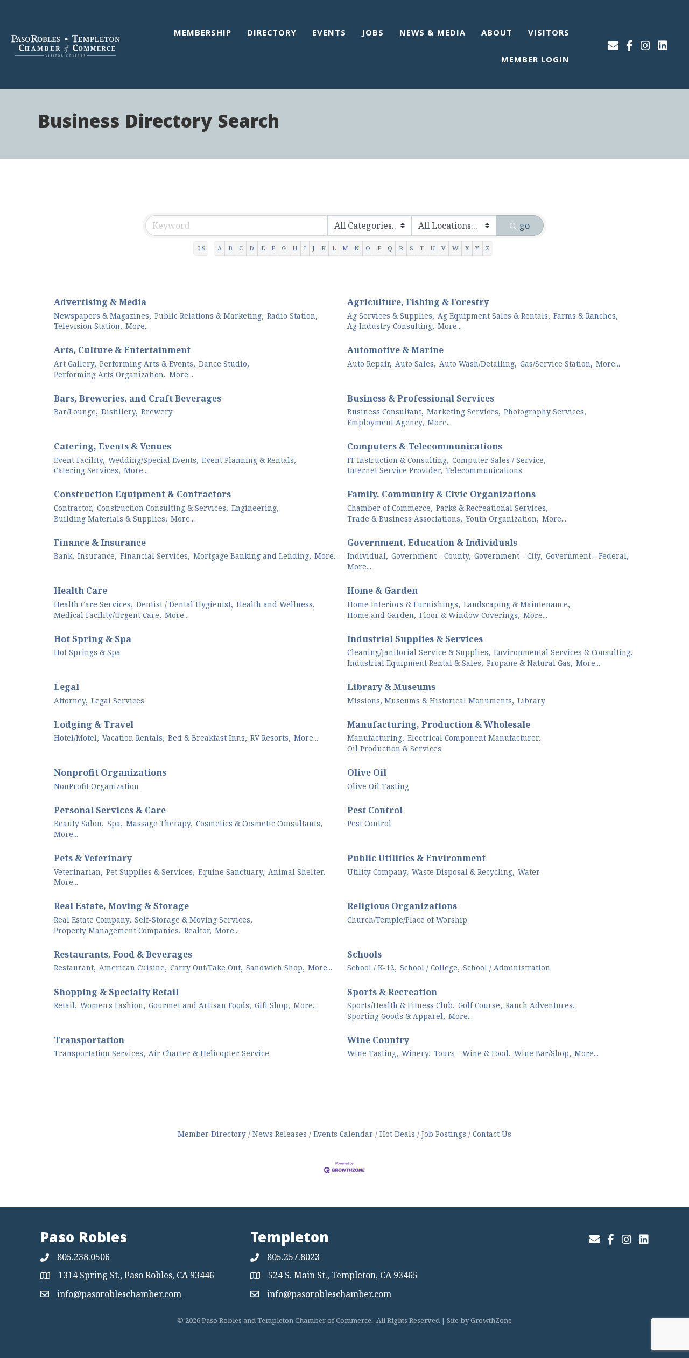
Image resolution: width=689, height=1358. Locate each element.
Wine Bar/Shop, (542, 1053)
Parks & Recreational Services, (492, 508)
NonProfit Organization (96, 786)
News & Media (432, 34)
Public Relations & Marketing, (209, 316)
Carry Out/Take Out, (206, 967)
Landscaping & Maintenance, (516, 604)
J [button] (313, 248)
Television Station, (88, 326)
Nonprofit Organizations (110, 772)
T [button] (422, 248)
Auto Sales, (415, 363)
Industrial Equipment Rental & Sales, (415, 663)
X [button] (467, 248)
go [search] (524, 225)
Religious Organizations (402, 906)
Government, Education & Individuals (432, 542)
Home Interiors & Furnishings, (403, 604)
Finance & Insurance (100, 542)
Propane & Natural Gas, (530, 663)
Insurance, (97, 556)
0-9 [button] (201, 248)
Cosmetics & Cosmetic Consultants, (259, 823)
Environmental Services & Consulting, (563, 652)
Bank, (64, 556)
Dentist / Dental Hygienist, (184, 604)
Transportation (89, 1040)
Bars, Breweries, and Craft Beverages (137, 398)
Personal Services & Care (110, 810)
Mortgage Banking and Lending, (252, 556)
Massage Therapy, (159, 823)
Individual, (367, 556)
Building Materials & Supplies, (110, 518)
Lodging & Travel (93, 724)
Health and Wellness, (275, 604)
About (496, 34)
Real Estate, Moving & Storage (121, 906)
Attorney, (71, 700)
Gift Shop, (272, 1005)
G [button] (284, 248)
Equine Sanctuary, (231, 872)
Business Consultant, (385, 411)
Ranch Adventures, (540, 1005)
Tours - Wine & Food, (472, 1053)
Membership (202, 34)
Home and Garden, (381, 615)
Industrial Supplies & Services (415, 639)
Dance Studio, (224, 363)
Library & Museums (391, 687)
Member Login (535, 61)
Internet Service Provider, (394, 470)
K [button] (323, 248)
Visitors (549, 34)
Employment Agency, (385, 422)
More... (137, 326)
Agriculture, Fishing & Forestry (418, 302)
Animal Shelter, (296, 872)
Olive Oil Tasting (378, 786)
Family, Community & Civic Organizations (441, 494)
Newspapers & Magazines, (102, 316)
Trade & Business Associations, (404, 518)
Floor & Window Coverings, (469, 615)
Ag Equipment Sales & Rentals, (494, 316)
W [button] (455, 248)
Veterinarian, (78, 872)
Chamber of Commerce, (390, 508)
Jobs (373, 34)
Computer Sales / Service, (499, 460)
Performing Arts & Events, (147, 363)
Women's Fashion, (112, 1005)
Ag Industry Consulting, (390, 326)
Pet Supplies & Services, (150, 872)
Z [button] (487, 248)
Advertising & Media (100, 302)
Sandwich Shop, (275, 967)
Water (529, 872)
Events (329, 34)
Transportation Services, (99, 1053)
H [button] (294, 248)
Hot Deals (397, 1134)
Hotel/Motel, (76, 738)
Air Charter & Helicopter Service (209, 1053)
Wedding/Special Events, (153, 460)
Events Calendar (343, 1134)
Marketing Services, (464, 411)
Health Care (80, 590)
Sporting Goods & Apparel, (396, 1016)
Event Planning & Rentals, (249, 460)
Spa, (115, 823)
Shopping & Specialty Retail (116, 992)
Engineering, (255, 508)
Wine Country (378, 1040)
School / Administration (506, 967)
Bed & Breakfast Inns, (207, 738)
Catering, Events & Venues (112, 446)
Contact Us (492, 1134)
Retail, (65, 1005)
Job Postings (443, 1134)
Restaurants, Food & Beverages (123, 954)
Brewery (157, 411)
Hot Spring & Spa (92, 639)
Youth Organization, (502, 518)
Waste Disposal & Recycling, (463, 872)
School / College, (430, 967)
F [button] (273, 248)
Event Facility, (79, 460)
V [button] (443, 248)
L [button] (334, 248)
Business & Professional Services (420, 398)
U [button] (433, 248)
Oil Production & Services (394, 748)
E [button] (263, 248)
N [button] (356, 248)
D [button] (251, 248)
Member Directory (212, 1134)
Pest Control (375, 810)
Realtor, (198, 930)
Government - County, (431, 556)
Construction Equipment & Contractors (142, 494)
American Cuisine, (133, 967)
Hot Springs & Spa (87, 652)
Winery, (416, 1053)
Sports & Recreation (392, 992)
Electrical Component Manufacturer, (473, 738)
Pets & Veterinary (93, 858)
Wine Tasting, (372, 1053)
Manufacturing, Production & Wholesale (438, 724)
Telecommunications (484, 470)
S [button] (411, 248)
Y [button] (477, 248)
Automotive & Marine (395, 350)
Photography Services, (545, 411)
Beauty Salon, (79, 823)
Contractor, (74, 508)
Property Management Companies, (117, 930)
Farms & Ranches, (585, 316)
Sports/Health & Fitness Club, (401, 1005)
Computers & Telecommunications (424, 446)
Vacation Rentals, (133, 738)
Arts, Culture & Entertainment (122, 350)
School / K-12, (372, 967)
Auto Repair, (369, 363)
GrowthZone (491, 1320)
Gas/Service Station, (556, 363)
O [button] (367, 248)
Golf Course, (480, 1005)
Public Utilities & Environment (416, 858)
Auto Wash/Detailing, (478, 363)
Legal (66, 687)
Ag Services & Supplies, (390, 316)
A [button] (219, 248)
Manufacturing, (375, 738)
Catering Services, (87, 470)
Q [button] (390, 248)
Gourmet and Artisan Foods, (200, 1005)
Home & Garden (382, 590)
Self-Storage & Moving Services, (193, 919)
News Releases (279, 1134)
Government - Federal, (587, 556)
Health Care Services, (93, 604)
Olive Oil (366, 772)
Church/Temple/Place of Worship (407, 919)
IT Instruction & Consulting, (398, 460)
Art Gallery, (75, 363)
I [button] (305, 248)
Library (531, 700)
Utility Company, (378, 872)
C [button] (241, 248)
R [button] (401, 248)
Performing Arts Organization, (110, 374)
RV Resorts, (270, 738)
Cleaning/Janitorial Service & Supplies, (418, 652)
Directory (272, 34)
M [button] (345, 248)
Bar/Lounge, (76, 411)
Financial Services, (155, 556)
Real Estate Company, (92, 919)
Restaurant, (75, 967)
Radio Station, (292, 316)
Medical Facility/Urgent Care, (107, 615)
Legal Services (117, 700)
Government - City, (508, 556)
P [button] (379, 248)
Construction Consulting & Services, (162, 508)
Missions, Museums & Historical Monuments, (430, 700)
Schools (364, 954)
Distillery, (119, 411)
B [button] (230, 248)
